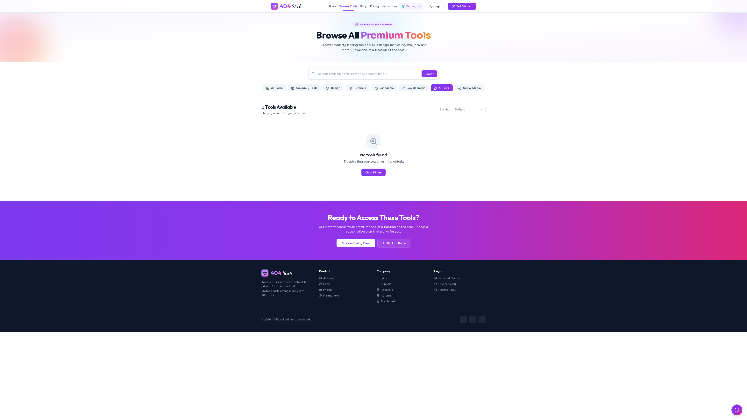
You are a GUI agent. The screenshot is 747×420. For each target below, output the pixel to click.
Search (429, 74)
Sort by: (445, 109)
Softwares (386, 88)
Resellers (387, 289)
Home (332, 6)
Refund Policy (447, 289)
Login (437, 6)
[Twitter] (463, 319)
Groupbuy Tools (306, 88)
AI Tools (444, 88)
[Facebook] (472, 319)
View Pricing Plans (358, 243)
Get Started (464, 6)
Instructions (389, 6)
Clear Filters (373, 172)
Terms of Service (449, 278)
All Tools (276, 88)
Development (416, 88)
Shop (363, 6)
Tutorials (359, 88)
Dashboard (388, 301)
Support (386, 284)
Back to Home (396, 243)
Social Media (471, 88)
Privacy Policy (447, 284)
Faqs (384, 278)
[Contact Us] (736, 409)
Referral (386, 295)
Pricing (374, 6)
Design (335, 88)
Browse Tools (348, 6)
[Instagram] (482, 319)
